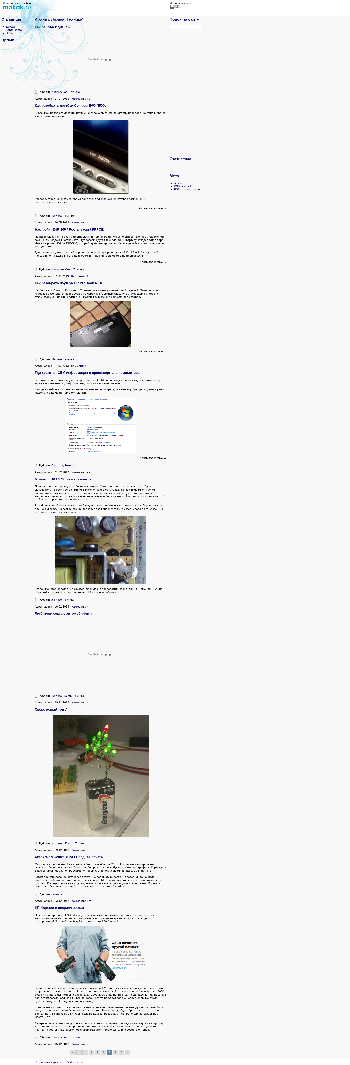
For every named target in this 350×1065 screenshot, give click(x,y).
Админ (178, 183)
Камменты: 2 (79, 365)
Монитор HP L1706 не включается (63, 479)
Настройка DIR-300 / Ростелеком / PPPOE (69, 229)
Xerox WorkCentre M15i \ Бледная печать (69, 857)
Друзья (10, 26)
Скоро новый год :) (51, 709)
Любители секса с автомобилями (63, 613)
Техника (74, 92)
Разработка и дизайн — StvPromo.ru (59, 1062)
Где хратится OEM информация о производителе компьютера (87, 373)
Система (57, 465)
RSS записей (182, 186)
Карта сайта (14, 29)
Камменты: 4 (80, 606)
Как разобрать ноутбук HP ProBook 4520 (68, 283)
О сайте (11, 33)
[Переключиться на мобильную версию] (175, 7)
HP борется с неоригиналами (59, 908)
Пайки (69, 843)
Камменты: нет (81, 98)
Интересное (59, 92)
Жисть (67, 695)
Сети (68, 269)
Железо (56, 215)
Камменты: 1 (79, 276)
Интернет (57, 269)
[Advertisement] (186, 92)
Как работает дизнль (52, 27)
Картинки (57, 843)
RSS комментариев (187, 189)
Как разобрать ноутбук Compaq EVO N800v (70, 105)
